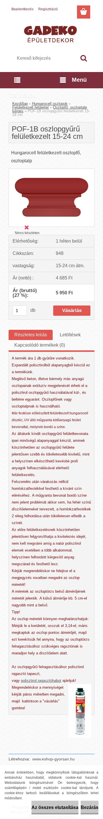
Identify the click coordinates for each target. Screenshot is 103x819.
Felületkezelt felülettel (30, 107)
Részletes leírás (30, 334)
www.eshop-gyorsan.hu (53, 759)
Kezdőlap (20, 103)
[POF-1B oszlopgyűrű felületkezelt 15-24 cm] (51, 171)
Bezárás (89, 807)
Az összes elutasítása (54, 807)
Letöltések (70, 334)
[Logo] (51, 33)
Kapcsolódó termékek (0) (39, 345)
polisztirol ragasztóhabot (41, 680)
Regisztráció (48, 9)
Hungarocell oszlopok (50, 103)
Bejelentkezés (22, 9)
